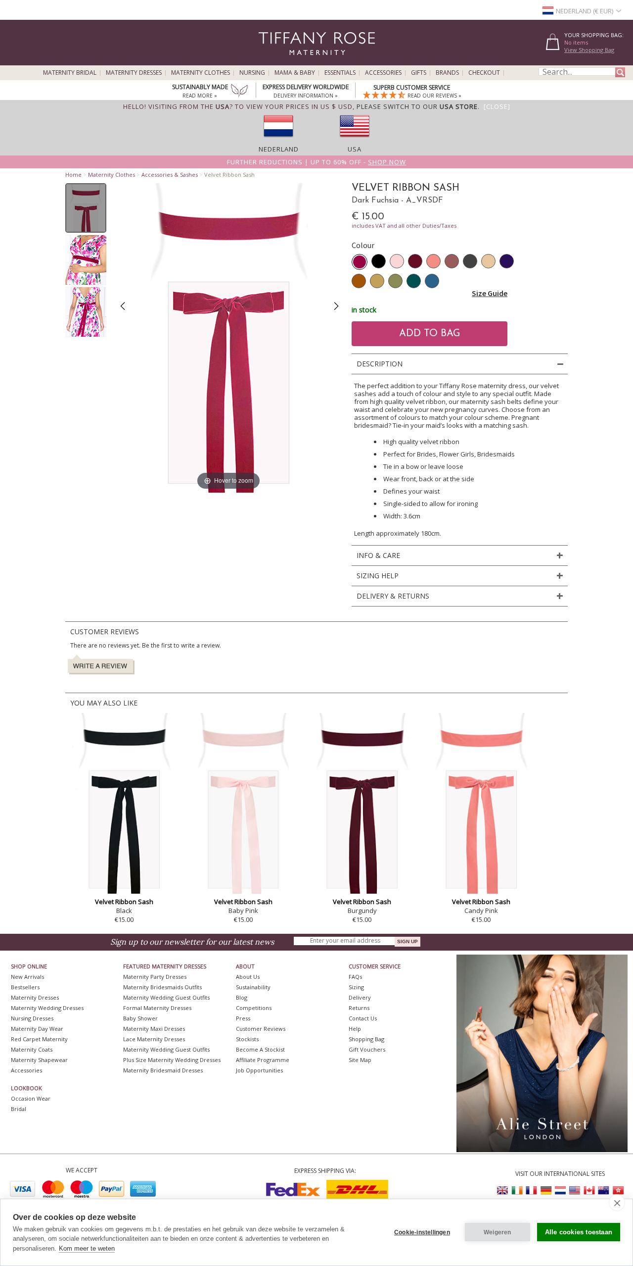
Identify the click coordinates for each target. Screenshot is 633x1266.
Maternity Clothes (200, 73)
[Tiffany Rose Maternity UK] (503, 1190)
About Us (248, 976)
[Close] (497, 106)
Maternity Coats (31, 1049)
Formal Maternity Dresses (157, 1008)
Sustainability (253, 987)
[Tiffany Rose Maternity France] (532, 1190)
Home (73, 174)
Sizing (356, 987)
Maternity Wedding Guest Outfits (166, 997)
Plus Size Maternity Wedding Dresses (172, 1059)
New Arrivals (27, 976)
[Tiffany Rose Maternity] (272, 61)
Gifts (418, 73)
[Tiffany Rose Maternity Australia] (603, 1190)
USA (355, 149)
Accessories (383, 73)
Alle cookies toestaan (578, 1232)
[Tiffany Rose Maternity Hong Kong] (618, 1190)
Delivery (360, 997)
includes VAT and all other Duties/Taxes (404, 225)
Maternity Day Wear (37, 1028)
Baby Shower (140, 1018)
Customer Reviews (260, 1028)
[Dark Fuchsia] (359, 261)
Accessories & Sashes (169, 174)
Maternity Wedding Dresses (47, 1008)
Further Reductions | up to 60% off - (316, 161)
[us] (354, 140)
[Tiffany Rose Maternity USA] (575, 1190)
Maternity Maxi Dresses (154, 1028)
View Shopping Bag (589, 49)
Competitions (253, 1008)
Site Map (360, 1059)
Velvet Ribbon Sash (124, 901)
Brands (447, 73)
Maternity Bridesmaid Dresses (163, 1070)
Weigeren (497, 1232)
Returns (359, 1008)
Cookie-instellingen (422, 1232)
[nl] (278, 140)
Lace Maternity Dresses (154, 1039)
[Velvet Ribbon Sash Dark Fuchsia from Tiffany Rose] (85, 208)
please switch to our (417, 106)
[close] (617, 1202)
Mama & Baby (294, 73)
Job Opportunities (259, 1070)
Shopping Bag (366, 1039)
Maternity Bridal (69, 73)
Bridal (18, 1109)
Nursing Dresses (32, 1018)
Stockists (247, 1039)
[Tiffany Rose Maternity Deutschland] (546, 1190)
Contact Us (363, 1018)
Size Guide (489, 293)
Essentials (340, 73)
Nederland (279, 149)
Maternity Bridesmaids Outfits (162, 987)
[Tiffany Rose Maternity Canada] (589, 1190)
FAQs (355, 976)
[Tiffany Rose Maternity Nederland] (560, 1190)
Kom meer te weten (87, 1248)
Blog (241, 997)
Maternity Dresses (134, 73)
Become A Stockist (260, 1049)
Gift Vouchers (367, 1049)
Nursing (252, 73)
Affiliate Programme (262, 1059)
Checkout (484, 73)
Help (355, 1028)
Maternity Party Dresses (154, 976)
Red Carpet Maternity (39, 1039)
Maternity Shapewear (39, 1059)
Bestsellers (25, 987)
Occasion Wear (30, 1098)
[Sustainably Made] (239, 92)
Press (243, 1018)
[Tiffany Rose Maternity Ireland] (517, 1190)
